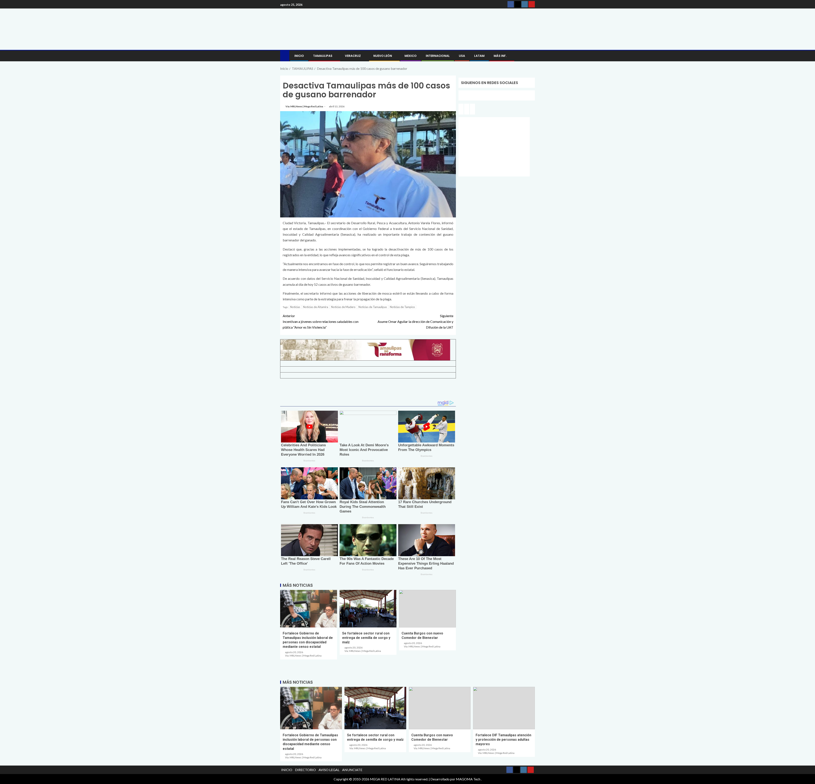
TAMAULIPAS (322, 56)
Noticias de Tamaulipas (372, 307)
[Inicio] (285, 55)
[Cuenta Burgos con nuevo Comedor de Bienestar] (427, 608)
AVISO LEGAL (329, 770)
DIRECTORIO (305, 770)
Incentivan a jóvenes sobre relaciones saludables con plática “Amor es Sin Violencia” (320, 321)
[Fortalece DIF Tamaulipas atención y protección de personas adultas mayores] (504, 708)
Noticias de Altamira (315, 307)
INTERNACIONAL (438, 56)
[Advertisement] (368, 391)
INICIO (299, 56)
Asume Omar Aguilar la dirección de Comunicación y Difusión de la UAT (415, 321)
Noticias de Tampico (402, 307)
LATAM (479, 56)
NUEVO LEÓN (382, 56)
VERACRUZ (353, 56)
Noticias (295, 307)
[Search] (531, 56)
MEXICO (411, 56)
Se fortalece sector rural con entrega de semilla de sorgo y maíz (366, 637)
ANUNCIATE (352, 770)
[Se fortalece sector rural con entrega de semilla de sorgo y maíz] (368, 608)
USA (462, 56)
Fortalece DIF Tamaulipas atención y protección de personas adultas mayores (503, 739)
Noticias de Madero (343, 307)
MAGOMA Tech (468, 779)
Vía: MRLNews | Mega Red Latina (304, 106)
